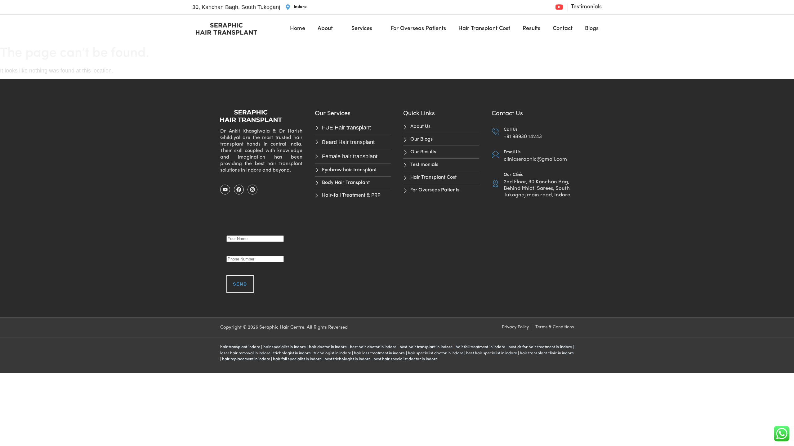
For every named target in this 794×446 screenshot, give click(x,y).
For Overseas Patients (418, 29)
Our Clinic (513, 175)
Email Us (512, 152)
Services (361, 29)
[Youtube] (225, 190)
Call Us (510, 129)
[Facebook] (239, 190)
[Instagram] (252, 190)
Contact (563, 29)
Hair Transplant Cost (484, 29)
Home (297, 29)
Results (531, 29)
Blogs (592, 29)
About (325, 29)
